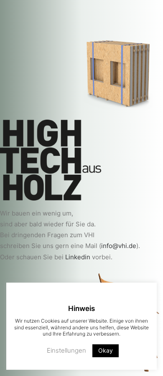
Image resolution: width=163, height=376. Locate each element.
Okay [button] (105, 350)
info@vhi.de (118, 246)
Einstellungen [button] (66, 350)
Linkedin (77, 257)
